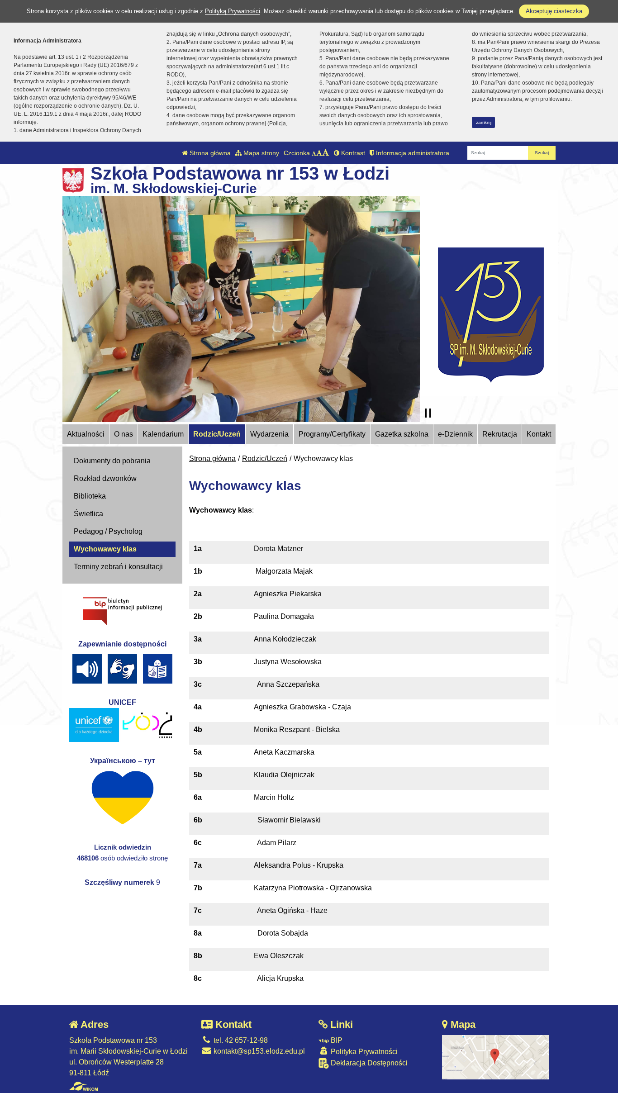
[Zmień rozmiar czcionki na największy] (325, 153)
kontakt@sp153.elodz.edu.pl (258, 1051)
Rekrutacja (499, 434)
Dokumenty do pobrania (112, 461)
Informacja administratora (411, 153)
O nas (123, 434)
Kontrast (352, 153)
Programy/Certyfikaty (332, 434)
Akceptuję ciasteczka (554, 11)
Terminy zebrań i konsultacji (118, 566)
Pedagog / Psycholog (108, 531)
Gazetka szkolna (401, 434)
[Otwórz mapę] (495, 1056)
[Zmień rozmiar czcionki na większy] (319, 153)
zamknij (483, 122)
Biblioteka (90, 496)
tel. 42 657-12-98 (240, 1040)
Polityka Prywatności (363, 1051)
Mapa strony (260, 153)
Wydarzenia (269, 434)
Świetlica (88, 514)
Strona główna (209, 153)
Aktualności (86, 434)
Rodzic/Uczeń (217, 434)
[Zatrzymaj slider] (428, 413)
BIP (335, 1040)
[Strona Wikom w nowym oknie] (83, 1086)
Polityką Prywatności (232, 11)
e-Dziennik (455, 434)
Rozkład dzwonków (105, 478)
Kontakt (539, 434)
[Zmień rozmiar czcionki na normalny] (314, 153)
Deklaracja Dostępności (368, 1063)
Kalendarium (163, 434)
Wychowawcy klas (105, 549)
